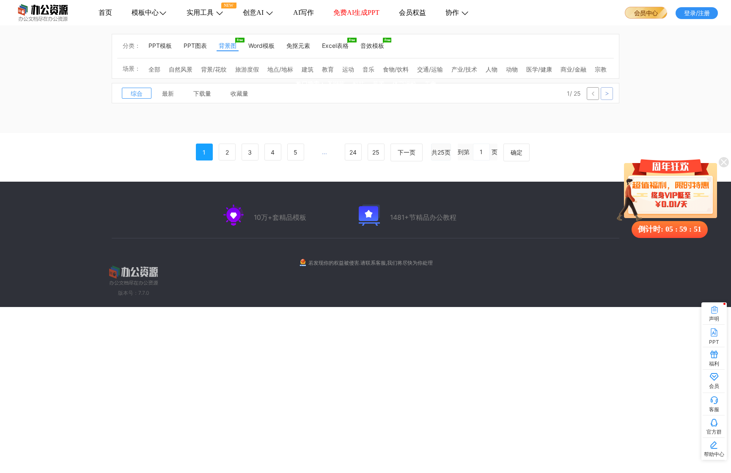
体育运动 (404, 84)
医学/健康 (539, 69)
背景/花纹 (214, 69)
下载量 (202, 93)
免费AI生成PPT (356, 12)
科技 (359, 84)
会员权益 (412, 12)
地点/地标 (280, 69)
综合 (137, 93)
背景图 (227, 45)
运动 (348, 69)
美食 (430, 84)
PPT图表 (195, 45)
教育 (328, 69)
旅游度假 (247, 69)
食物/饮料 (396, 69)
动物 (512, 69)
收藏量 (239, 93)
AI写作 (303, 12)
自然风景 (180, 69)
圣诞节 (336, 84)
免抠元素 (298, 45)
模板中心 (145, 12)
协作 (453, 12)
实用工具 (201, 12)
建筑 (307, 69)
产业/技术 (464, 69)
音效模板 (372, 45)
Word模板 (261, 45)
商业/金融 (573, 69)
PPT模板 (160, 45)
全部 (154, 69)
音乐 (368, 69)
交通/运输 (430, 69)
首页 (105, 12)
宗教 (601, 69)
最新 (168, 93)
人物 (491, 69)
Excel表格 (335, 45)
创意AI (254, 12)
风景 (379, 84)
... (324, 151)
